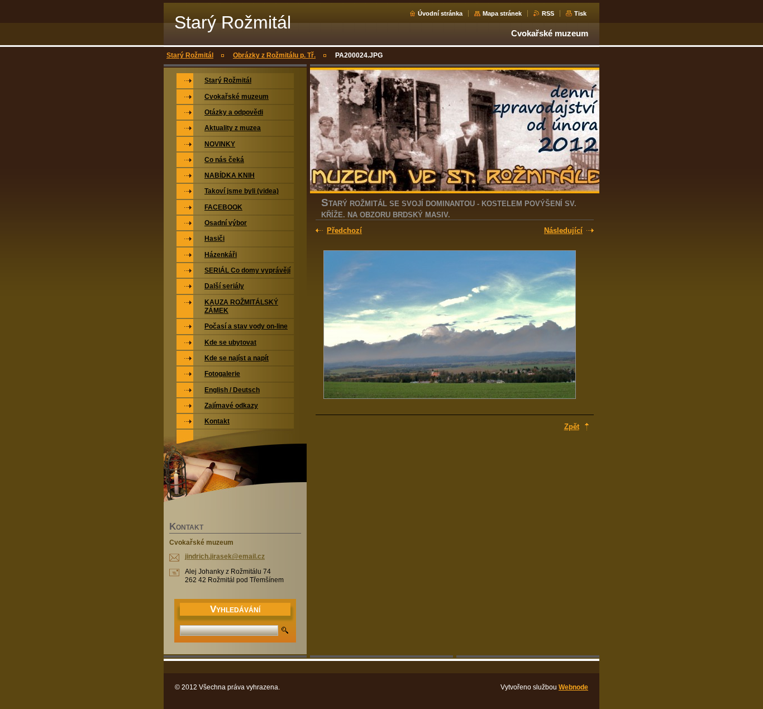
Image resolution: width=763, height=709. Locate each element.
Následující (563, 230)
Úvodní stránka (440, 13)
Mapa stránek (502, 13)
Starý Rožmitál (189, 55)
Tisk (580, 13)
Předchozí (344, 230)
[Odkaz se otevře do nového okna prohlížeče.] (449, 325)
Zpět (571, 426)
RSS (548, 13)
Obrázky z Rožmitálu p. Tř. (274, 55)
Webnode (573, 687)
